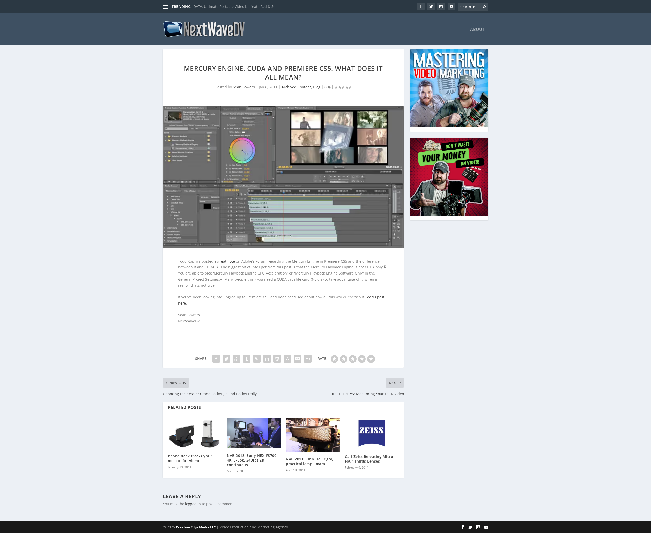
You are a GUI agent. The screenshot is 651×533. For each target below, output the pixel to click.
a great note (224, 261)
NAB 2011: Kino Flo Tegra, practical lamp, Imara (309, 461)
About (477, 29)
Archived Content (296, 86)
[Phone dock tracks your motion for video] (195, 433)
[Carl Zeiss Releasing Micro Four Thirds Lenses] (372, 433)
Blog (316, 86)
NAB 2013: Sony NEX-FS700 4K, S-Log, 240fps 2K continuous (251, 460)
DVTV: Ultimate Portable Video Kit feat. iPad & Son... (237, 6)
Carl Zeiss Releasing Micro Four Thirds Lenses (369, 459)
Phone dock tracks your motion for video (190, 458)
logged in (193, 503)
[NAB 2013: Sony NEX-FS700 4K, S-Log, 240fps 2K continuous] (254, 433)
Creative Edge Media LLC (196, 527)
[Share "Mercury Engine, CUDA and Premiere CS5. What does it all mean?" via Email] (297, 359)
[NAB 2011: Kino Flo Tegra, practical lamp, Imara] (313, 435)
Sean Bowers (244, 86)
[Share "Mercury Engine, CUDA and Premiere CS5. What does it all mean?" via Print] (308, 359)
